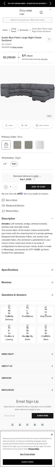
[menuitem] (4, 12)
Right (14, 164)
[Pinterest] (35, 424)
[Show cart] (50, 12)
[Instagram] (12, 424)
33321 (36, 176)
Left (4, 164)
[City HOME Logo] (27, 12)
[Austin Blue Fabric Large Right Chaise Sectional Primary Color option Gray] (17, 144)
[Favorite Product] (49, 39)
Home (5, 30)
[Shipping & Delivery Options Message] (33, 179)
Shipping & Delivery (15, 205)
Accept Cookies (27, 462)
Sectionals (24, 30)
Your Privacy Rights (27, 454)
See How (44, 59)
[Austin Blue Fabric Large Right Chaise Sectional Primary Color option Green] (28, 144)
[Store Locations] (13, 12)
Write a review (17, 47)
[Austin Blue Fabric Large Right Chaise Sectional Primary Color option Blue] (6, 144)
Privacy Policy (33, 449)
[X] (27, 424)
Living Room (13, 30)
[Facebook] (20, 424)
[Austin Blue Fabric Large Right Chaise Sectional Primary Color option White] (39, 144)
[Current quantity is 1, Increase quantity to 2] (15, 187)
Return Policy (12, 210)
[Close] (52, 435)
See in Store (11, 200)
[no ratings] (6, 47)
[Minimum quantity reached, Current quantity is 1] (6, 187)
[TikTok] (42, 424)
